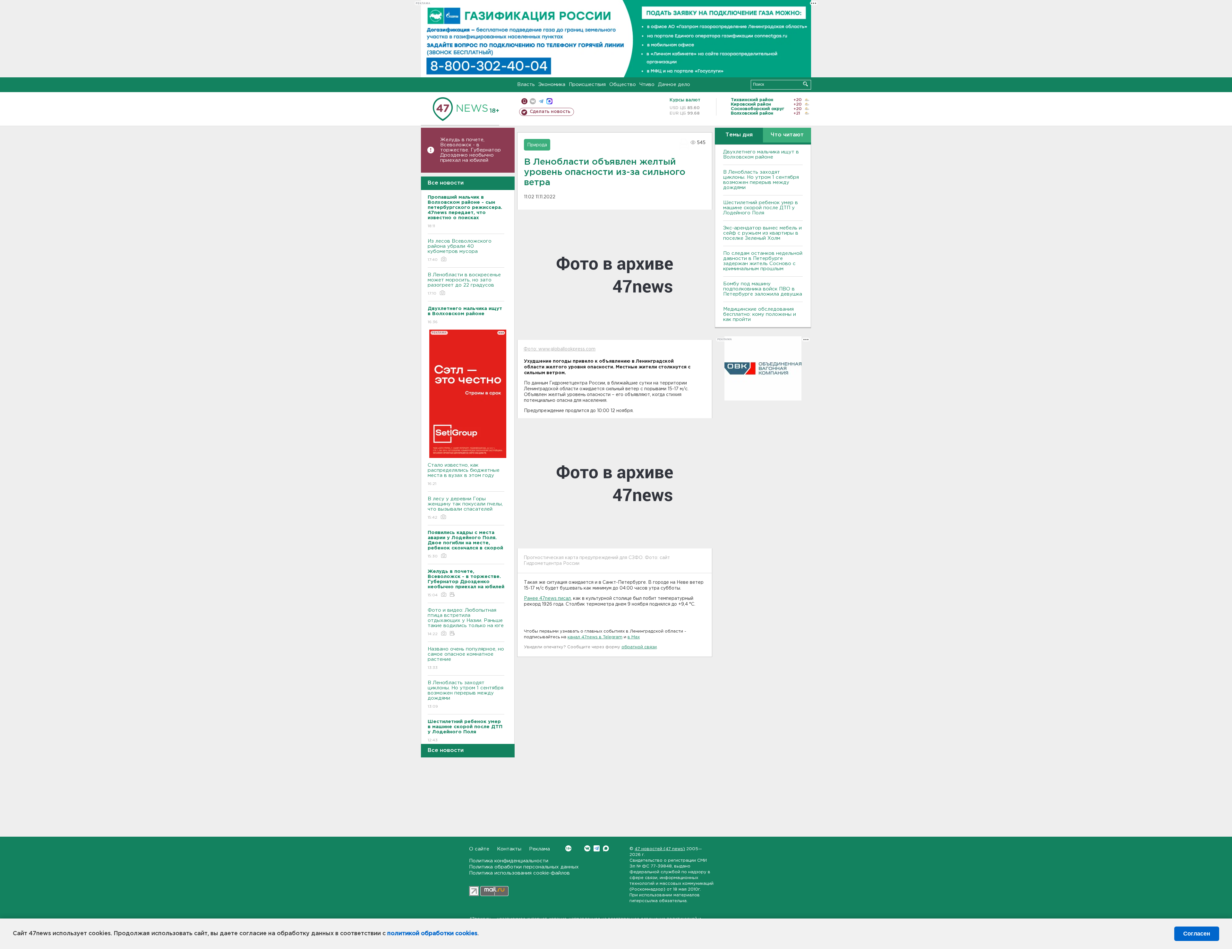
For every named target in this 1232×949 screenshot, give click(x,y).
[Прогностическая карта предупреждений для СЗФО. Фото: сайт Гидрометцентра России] (614, 483)
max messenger (549, 101)
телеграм (541, 101)
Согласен (1196, 933)
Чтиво (646, 84)
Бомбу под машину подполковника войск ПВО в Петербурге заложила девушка (762, 289)
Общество (622, 84)
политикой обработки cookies (432, 933)
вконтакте (533, 101)
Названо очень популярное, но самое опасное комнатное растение (466, 658)
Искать (805, 84)
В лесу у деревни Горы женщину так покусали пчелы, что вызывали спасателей (465, 508)
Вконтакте (587, 848)
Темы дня (739, 135)
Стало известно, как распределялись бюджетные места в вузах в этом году (464, 474)
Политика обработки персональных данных (524, 867)
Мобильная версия (524, 101)
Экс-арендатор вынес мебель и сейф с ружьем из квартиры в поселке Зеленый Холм (762, 233)
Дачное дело (674, 84)
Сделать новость (550, 112)
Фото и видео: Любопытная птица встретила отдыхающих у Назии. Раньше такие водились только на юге (466, 622)
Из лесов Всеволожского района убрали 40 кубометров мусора (460, 250)
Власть (526, 84)
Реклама (539, 849)
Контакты (509, 849)
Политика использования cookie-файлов (519, 873)
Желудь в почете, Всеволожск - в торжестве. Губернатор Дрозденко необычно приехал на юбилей (470, 150)
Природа (537, 145)
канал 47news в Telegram (595, 637)
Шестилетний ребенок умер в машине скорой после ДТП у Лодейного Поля (760, 208)
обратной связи (639, 647)
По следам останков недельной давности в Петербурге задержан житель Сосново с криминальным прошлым (762, 261)
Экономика (551, 84)
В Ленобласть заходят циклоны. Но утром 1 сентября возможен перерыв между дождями (465, 694)
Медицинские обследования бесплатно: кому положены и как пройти (759, 314)
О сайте (479, 849)
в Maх (634, 637)
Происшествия (587, 84)
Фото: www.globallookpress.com (559, 349)
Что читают (787, 135)
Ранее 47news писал (547, 598)
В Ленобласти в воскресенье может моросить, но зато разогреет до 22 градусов (464, 284)
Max (606, 848)
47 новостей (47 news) (660, 849)
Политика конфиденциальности (508, 861)
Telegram (597, 848)
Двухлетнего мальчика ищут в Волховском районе (761, 154)
